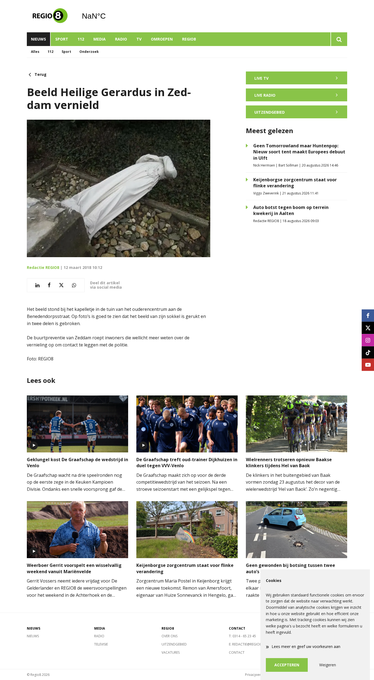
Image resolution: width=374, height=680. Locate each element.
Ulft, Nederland (107, 16)
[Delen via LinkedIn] (37, 285)
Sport (61, 39)
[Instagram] (368, 340)
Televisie (101, 644)
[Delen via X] (61, 285)
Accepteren (286, 664)
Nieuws (38, 39)
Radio (121, 39)
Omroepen (162, 39)
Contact (236, 652)
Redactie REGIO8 (43, 267)
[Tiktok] (368, 352)
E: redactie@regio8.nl (247, 644)
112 (80, 39)
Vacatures (171, 652)
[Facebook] (368, 315)
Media (99, 39)
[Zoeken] (338, 39)
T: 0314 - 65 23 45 (242, 636)
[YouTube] (368, 364)
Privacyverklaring (258, 674)
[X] (368, 328)
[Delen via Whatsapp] (74, 285)
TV (139, 39)
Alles (35, 51)
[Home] (50, 16)
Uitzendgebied (174, 644)
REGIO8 (189, 39)
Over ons (169, 636)
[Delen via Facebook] (49, 285)
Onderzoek (89, 51)
